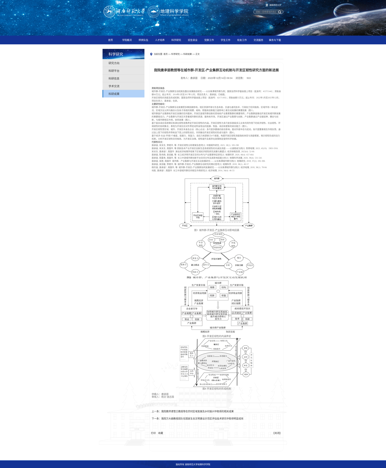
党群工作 (209, 40)
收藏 (160, 433)
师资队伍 (143, 40)
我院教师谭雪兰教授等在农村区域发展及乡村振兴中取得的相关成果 (197, 411)
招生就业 (193, 40)
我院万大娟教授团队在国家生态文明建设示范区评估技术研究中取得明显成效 (202, 418)
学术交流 (114, 86)
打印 (153, 433)
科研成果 (114, 94)
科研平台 (114, 71)
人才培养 (160, 40)
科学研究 (176, 40)
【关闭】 (277, 433)
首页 (110, 40)
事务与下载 (275, 40)
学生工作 (225, 40)
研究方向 (114, 63)
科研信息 (114, 78)
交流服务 (258, 40)
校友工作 (242, 40)
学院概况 (127, 40)
